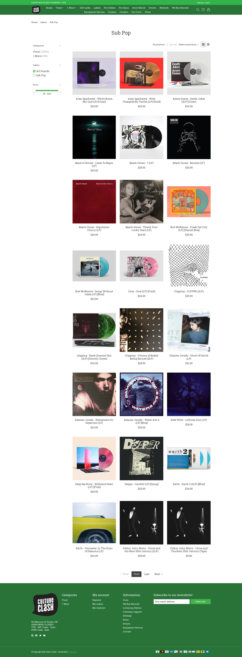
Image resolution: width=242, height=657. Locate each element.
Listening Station (132, 608)
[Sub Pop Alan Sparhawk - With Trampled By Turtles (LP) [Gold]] (141, 73)
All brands (42, 71)
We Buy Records (180, 7)
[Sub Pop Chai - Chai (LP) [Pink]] (141, 265)
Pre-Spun (124, 7)
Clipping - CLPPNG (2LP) (189, 291)
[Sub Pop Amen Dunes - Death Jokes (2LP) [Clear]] (188, 73)
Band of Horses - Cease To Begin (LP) (94, 164)
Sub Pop (41, 75)
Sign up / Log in (203, 2)
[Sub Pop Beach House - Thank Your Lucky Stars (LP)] (141, 201)
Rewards (164, 7)
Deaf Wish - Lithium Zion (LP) (189, 420)
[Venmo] (207, 652)
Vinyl (36, 51)
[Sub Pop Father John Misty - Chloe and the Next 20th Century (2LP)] (141, 522)
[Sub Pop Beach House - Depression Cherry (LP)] (94, 201)
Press (148, 12)
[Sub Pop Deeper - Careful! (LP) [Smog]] (141, 458)
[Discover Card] (176, 652)
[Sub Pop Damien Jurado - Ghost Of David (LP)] (188, 330)
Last (146, 574)
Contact (124, 12)
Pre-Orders (109, 7)
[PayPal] (198, 652)
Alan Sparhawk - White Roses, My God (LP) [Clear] (94, 100)
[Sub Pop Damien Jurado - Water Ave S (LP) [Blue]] (141, 394)
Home (49, 7)
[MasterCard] (162, 652)
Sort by (173, 44)
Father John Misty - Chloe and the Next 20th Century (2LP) (141, 550)
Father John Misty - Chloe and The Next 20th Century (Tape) (189, 550)
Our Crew (136, 12)
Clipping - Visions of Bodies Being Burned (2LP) (141, 357)
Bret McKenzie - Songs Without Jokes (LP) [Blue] (94, 293)
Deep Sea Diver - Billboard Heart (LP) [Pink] (94, 485)
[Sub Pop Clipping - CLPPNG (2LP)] (188, 265)
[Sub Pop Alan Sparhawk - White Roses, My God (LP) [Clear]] (94, 73)
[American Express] (171, 652)
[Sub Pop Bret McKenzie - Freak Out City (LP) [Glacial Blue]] (188, 201)
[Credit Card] (157, 652)
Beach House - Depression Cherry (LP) (94, 229)
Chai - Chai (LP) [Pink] (141, 291)
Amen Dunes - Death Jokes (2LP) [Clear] (189, 100)
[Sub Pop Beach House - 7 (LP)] (141, 137)
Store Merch (138, 7)
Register (96, 600)
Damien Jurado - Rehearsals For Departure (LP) (94, 421)
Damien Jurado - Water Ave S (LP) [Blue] (141, 421)
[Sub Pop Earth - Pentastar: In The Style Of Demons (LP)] (94, 522)
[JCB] (181, 652)
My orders (97, 604)
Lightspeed (72, 652)
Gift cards (85, 7)
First (136, 574)
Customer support (132, 611)
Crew (125, 600)
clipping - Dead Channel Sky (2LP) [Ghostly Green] (94, 357)
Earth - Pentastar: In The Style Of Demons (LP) (94, 550)
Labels (97, 7)
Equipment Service (94, 12)
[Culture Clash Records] (35, 10)
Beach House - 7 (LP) (142, 163)
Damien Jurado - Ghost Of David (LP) (189, 357)
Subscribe (200, 601)
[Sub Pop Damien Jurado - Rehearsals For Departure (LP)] (94, 394)
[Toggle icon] (198, 9)
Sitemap (127, 615)
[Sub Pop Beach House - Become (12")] (188, 137)
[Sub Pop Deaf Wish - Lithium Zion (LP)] (188, 394)
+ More (37, 56)
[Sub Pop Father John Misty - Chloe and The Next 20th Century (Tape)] (188, 522)
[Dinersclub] (185, 652)
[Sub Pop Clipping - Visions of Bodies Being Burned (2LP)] (141, 330)
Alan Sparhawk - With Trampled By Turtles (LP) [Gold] (141, 100)
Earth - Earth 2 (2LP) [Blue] (189, 484)
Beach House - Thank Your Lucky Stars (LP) (142, 229)
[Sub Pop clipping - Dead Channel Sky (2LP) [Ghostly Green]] (94, 330)
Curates (112, 12)
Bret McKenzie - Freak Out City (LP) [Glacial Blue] (188, 229)
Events (152, 7)
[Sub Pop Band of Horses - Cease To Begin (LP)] (94, 137)
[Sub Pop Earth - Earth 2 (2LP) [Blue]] (188, 458)
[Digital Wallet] (191, 652)
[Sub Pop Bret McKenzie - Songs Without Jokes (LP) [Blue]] (94, 265)
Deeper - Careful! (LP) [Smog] (142, 484)
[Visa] (167, 652)
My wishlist (98, 608)
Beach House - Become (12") (189, 163)
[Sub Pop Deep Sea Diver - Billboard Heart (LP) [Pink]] (94, 458)
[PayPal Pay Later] (202, 652)
